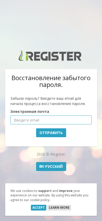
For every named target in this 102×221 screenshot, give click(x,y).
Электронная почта (29, 111)
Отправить (51, 132)
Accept (38, 207)
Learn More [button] (59, 207)
